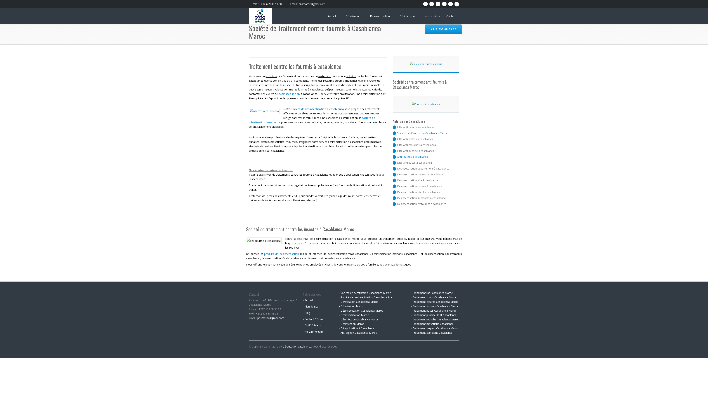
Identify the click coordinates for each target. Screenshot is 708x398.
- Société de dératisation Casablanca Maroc (365, 293)
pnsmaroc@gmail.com (270, 318)
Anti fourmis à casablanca (412, 156)
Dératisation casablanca (296, 346)
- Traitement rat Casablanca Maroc (432, 293)
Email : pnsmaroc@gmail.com (307, 4)
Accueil (331, 16)
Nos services (432, 16)
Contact (451, 16)
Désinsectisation (380, 16)
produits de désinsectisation (281, 254)
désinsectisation (289, 94)
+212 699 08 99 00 (443, 29)
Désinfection (407, 16)
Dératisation (353, 16)
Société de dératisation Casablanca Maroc (422, 133)
